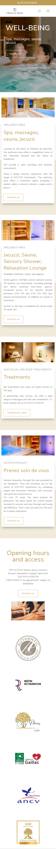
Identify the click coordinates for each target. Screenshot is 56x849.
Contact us (15, 53)
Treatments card (17, 412)
